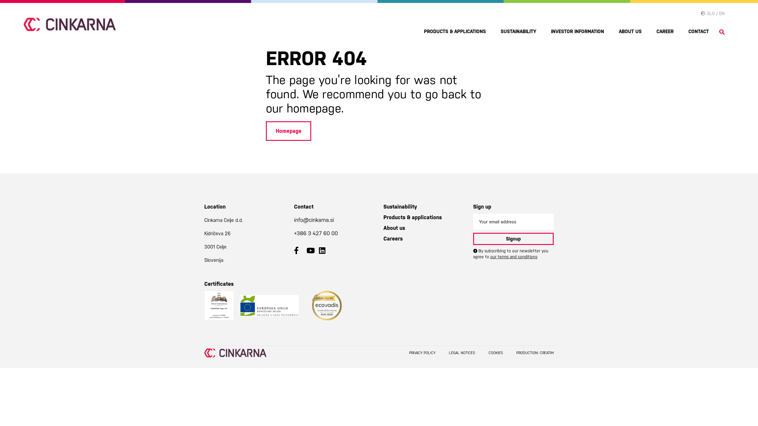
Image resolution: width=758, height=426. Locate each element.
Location (215, 207)
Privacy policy (422, 353)
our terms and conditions (513, 256)
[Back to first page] (70, 24)
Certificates (219, 284)
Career (665, 31)
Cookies (496, 353)
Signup (513, 239)
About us (630, 31)
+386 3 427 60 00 (316, 233)
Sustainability (518, 31)
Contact (698, 31)
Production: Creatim (535, 353)
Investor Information (577, 31)
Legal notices (462, 353)
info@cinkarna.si (314, 220)
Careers (393, 238)
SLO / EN (715, 13)
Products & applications (455, 31)
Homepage (288, 131)
